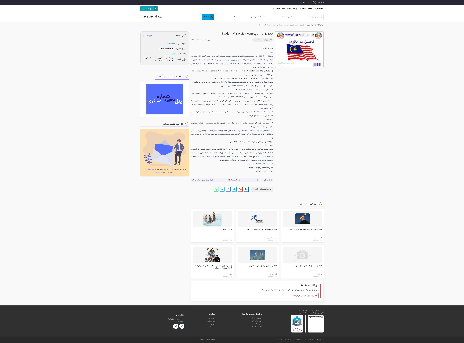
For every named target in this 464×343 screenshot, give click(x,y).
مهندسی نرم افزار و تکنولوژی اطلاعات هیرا (293, 340)
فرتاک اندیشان (227, 229)
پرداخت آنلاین (292, 8)
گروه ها (310, 8)
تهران (314, 25)
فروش (213, 324)
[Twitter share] (234, 189)
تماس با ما (276, 8)
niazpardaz (151, 16)
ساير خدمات (293, 25)
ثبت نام (310, 2)
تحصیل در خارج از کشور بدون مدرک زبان (263, 265)
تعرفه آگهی (302, 8)
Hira (213, 340)
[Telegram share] (222, 189)
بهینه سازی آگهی (256, 321)
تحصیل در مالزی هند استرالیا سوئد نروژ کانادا (307, 265)
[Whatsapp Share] (216, 189)
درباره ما (212, 326)
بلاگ (283, 8)
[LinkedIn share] (246, 189)
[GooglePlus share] (240, 189)
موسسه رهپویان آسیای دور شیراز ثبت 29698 (262, 229)
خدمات (302, 25)
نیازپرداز (320, 25)
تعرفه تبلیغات (257, 324)
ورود (318, 2)
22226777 (171, 44)
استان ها (300, 2)
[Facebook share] (228, 189)
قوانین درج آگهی (256, 326)
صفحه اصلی (319, 8)
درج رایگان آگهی (147, 8)
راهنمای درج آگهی (255, 318)
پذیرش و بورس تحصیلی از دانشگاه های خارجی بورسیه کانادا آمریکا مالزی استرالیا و (213, 266)
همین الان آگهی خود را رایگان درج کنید (304, 295)
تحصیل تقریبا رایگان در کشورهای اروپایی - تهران (306, 229)
